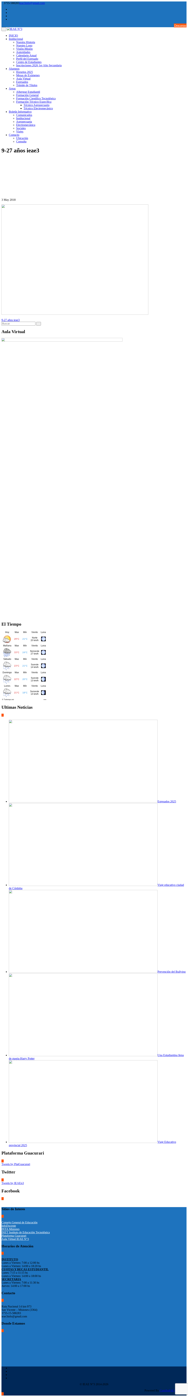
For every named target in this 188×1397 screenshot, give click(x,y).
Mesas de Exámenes (28, 75)
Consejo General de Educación (19, 1222)
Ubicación (22, 138)
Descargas (180, 25)
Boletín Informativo (20, 111)
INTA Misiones (10, 1229)
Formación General (27, 95)
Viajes (19, 131)
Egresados (22, 81)
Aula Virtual (23, 78)
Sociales (21, 128)
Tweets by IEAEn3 (12, 1183)
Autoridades (23, 52)
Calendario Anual (26, 55)
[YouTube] (185, 15)
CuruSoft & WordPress (173, 1390)
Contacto (14, 134)
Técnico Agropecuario (36, 105)
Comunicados (24, 115)
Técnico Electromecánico (38, 108)
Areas (12, 88)
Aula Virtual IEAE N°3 (15, 1239)
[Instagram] (185, 19)
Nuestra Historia (25, 42)
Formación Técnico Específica (33, 101)
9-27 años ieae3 (10, 320)
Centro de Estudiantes (28, 62)
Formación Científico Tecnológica (36, 98)
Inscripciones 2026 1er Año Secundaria (39, 65)
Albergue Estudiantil (28, 91)
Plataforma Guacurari (13, 1235)
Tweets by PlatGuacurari (15, 1164)
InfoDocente (8, 1225)
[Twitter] (185, 12)
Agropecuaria (24, 121)
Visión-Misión (24, 48)
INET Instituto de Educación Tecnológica (25, 1232)
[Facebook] (185, 9)
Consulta (21, 141)
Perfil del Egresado (27, 58)
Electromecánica (25, 124)
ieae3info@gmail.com (32, 3)
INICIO (13, 35)
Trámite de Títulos (26, 85)
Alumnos (14, 68)
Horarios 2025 (24, 72)
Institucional (16, 38)
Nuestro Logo (24, 45)
